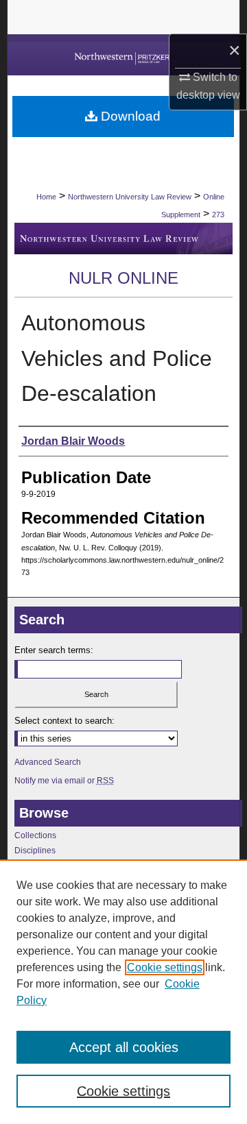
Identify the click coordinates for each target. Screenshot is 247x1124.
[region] (123, 991)
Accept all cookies (123, 1047)
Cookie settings (164, 967)
